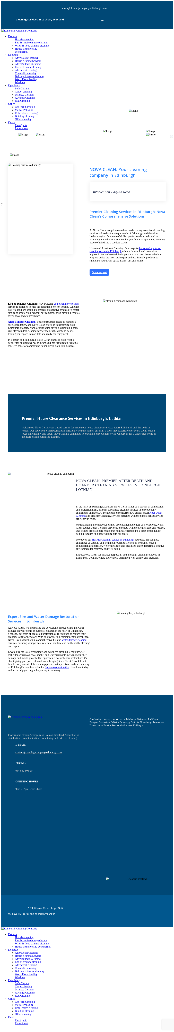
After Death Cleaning (26, 57)
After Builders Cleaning (28, 64)
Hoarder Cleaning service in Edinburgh (113, 539)
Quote (11, 122)
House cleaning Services (28, 60)
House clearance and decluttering (26, 50)
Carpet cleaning (23, 91)
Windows (20, 82)
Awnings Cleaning (25, 97)
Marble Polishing (24, 110)
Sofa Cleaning (22, 88)
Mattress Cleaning (24, 94)
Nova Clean (42, 908)
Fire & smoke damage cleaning (31, 42)
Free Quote (21, 125)
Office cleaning (23, 119)
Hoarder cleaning (24, 39)
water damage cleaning (74, 639)
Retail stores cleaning (26, 113)
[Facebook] (102, 19)
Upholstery (14, 85)
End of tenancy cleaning (28, 67)
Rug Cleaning (22, 100)
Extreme (12, 36)
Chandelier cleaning (25, 73)
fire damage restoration (57, 667)
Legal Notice (58, 908)
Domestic (13, 54)
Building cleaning (24, 116)
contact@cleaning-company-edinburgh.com (83, 8)
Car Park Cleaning (25, 106)
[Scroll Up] (2, 1029)
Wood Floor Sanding (26, 79)
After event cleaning (26, 70)
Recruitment (21, 128)
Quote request (99, 272)
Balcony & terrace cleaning (29, 76)
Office (11, 103)
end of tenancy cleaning (66, 303)
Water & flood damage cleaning (32, 45)
